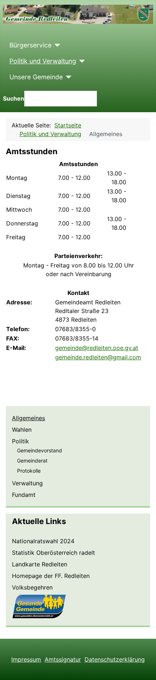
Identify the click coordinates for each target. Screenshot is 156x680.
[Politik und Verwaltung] (80, 61)
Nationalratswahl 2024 (43, 541)
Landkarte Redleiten (39, 564)
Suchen (13, 98)
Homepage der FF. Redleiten (51, 575)
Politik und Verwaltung (42, 61)
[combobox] (60, 98)
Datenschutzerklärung (115, 659)
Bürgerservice (30, 45)
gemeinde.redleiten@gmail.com (98, 357)
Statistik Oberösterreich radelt (53, 552)
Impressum (26, 659)
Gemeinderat (32, 460)
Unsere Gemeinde (36, 77)
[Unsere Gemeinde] (67, 77)
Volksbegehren (32, 587)
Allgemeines (28, 418)
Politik (20, 441)
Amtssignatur (63, 659)
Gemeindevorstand (39, 450)
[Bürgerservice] (56, 45)
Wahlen (22, 429)
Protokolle (29, 471)
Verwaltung (27, 483)
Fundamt (24, 494)
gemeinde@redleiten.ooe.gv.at (96, 347)
